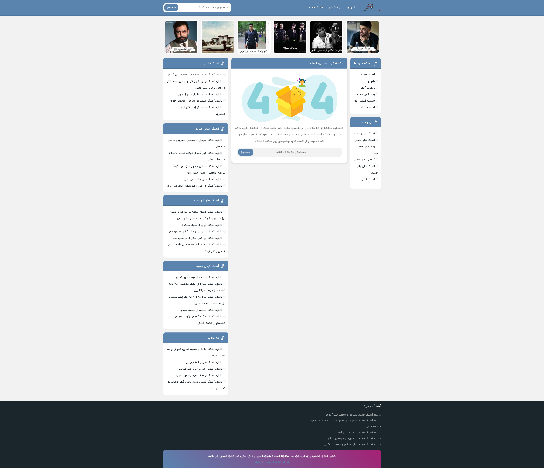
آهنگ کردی (368, 179)
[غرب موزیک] (370, 8)
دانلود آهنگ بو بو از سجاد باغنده (202, 225)
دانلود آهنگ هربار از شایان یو (204, 362)
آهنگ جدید (315, 8)
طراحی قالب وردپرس (276, 462)
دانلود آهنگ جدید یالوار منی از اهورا (200, 94)
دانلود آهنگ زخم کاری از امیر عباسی (200, 369)
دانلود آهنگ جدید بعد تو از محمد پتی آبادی (195, 75)
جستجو (171, 7)
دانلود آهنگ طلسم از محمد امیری (201, 310)
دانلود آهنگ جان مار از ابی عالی (203, 179)
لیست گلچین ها (364, 101)
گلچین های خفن (364, 160)
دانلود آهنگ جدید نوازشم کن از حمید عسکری (352, 445)
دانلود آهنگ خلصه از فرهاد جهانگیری (199, 277)
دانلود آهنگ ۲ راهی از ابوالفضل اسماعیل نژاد (194, 186)
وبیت (258, 462)
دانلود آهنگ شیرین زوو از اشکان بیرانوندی (195, 232)
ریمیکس (334, 8)
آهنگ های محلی (364, 140)
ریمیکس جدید (365, 94)
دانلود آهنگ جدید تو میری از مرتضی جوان (196, 101)
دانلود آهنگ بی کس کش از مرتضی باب (197, 238)
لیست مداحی (366, 107)
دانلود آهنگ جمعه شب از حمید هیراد (199, 375)
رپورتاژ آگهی (367, 88)
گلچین (351, 8)
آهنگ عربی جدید (364, 133)
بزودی (371, 81)
